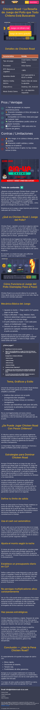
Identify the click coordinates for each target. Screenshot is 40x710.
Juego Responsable (6, 694)
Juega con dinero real (20, 28)
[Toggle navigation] (3, 2)
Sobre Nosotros (5, 697)
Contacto (3, 696)
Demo (27, 2)
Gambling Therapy (5, 705)
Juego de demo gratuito (20, 33)
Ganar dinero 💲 (34, 2)
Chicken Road (4, 692)
